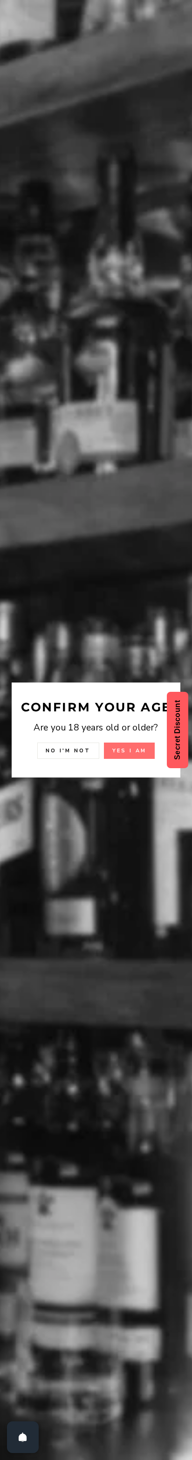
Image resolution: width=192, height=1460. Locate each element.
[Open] (23, 1437)
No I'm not (68, 750)
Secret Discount (177, 730)
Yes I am (129, 750)
